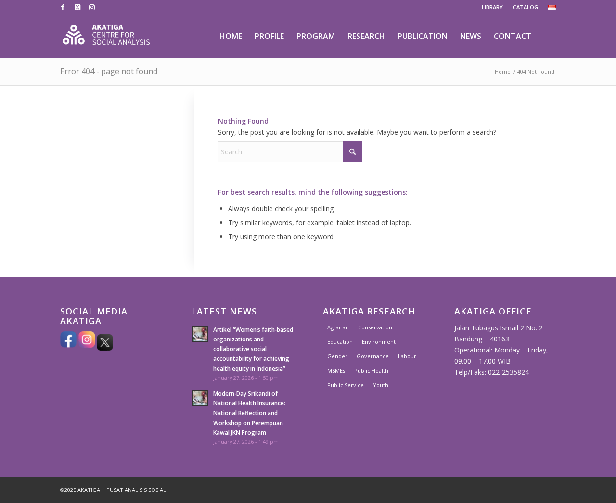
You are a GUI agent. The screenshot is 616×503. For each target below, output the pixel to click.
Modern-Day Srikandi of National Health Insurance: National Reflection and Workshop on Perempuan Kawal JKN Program (249, 413)
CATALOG (525, 7)
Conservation (375, 327)
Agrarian (338, 327)
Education (340, 341)
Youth (380, 385)
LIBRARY (492, 7)
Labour (407, 356)
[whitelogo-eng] (106, 36)
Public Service (345, 385)
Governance (373, 356)
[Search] (547, 36)
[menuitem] (492, 7)
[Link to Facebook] (63, 7)
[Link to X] (77, 7)
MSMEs (336, 370)
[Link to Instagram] (92, 7)
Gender (337, 356)
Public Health (371, 370)
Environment (379, 341)
